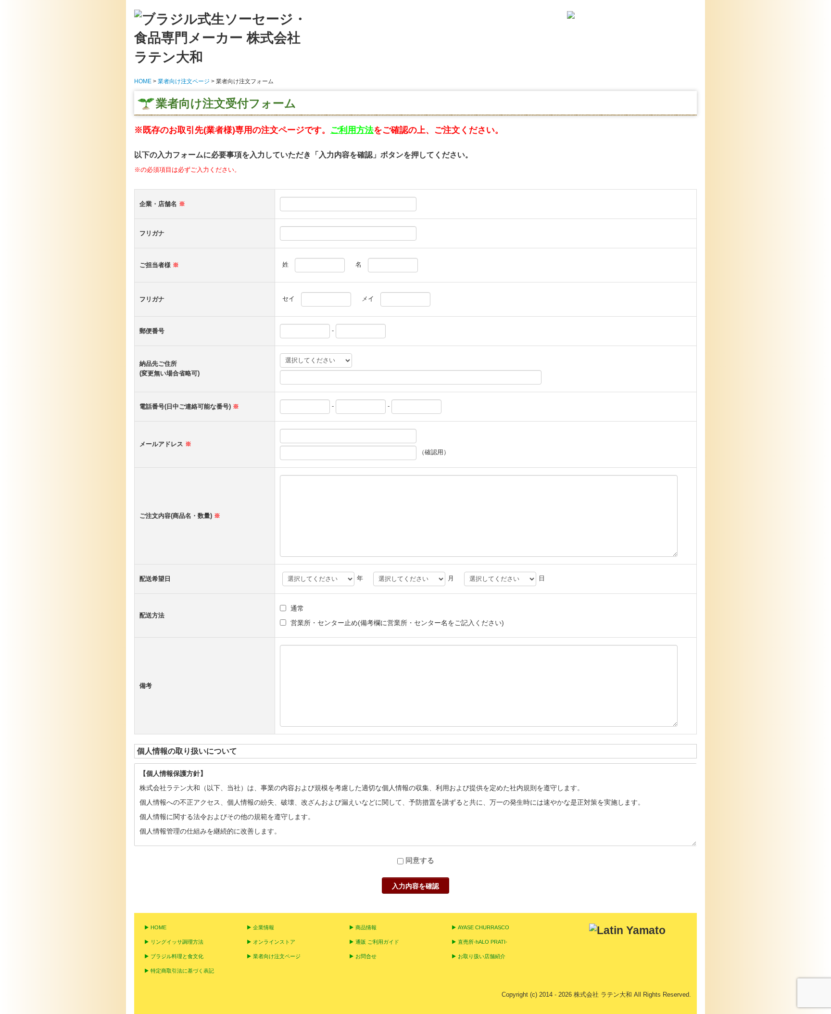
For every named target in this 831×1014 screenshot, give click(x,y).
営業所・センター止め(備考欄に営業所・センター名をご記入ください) (397, 623)
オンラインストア (274, 942)
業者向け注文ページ (277, 956)
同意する (419, 860)
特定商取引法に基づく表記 (182, 971)
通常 (297, 608)
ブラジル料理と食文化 (177, 956)
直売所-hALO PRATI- (482, 942)
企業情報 (263, 927)
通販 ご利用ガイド (377, 942)
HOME (158, 927)
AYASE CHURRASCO (483, 927)
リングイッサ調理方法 (177, 942)
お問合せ (366, 956)
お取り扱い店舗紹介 (481, 956)
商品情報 (366, 927)
